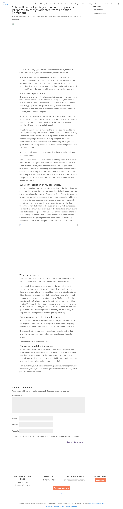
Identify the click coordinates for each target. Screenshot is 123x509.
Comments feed (99, 13)
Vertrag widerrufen (61, 488)
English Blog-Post (66, 17)
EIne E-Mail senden (74, 476)
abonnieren (100, 480)
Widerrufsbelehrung (71, 506)
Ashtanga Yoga (43, 4)
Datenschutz (57, 506)
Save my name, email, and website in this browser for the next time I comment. (47, 436)
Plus (55, 4)
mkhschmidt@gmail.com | (96, 503)
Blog (90, 4)
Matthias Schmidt (20, 17)
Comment (17, 395)
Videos (84, 4)
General (75, 17)
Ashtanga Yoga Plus (22, 477)
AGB (63, 506)
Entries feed (98, 10)
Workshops (75, 4)
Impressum (49, 506)
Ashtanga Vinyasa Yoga (44, 17)
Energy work (56, 17)
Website (15, 431)
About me (98, 4)
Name (15, 418)
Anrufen (48, 476)
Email (15, 424)
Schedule (64, 4)
